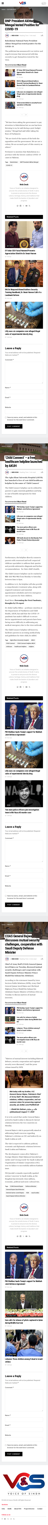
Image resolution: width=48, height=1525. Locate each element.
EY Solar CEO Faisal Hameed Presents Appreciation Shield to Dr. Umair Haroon (29, 72)
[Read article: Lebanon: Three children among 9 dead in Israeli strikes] (10, 1030)
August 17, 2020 (27, 1112)
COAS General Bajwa (16, 1186)
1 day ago (20, 77)
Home (3, 9)
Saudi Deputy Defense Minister (15, 1196)
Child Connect (10, 643)
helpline (31, 646)
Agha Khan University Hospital (19, 640)
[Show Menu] (3, 3)
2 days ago (21, 88)
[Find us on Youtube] (5, 1519)
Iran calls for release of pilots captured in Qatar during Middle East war (29, 1019)
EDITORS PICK (11, 9)
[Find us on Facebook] (2, 1519)
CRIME (9, 805)
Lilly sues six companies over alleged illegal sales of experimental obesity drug (29, 94)
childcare (9, 646)
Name (8, 388)
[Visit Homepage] (22, 3)
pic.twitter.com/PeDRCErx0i (28, 1105)
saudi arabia (35, 1193)
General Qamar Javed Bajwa (15, 1193)
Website (8, 407)
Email (8, 397)
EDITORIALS (10, 246)
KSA (27, 1193)
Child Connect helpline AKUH (26, 643)
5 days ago (21, 511)
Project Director (29, 1509)
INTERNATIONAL (11, 1315)
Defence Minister (31, 1186)
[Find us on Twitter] (8, 1519)
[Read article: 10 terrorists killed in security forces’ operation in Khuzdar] (10, 105)
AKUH (33, 640)
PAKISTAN (10, 727)
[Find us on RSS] (14, 1519)
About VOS (17, 1509)
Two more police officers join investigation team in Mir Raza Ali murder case (28, 529)
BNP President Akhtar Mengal (29, 162)
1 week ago (21, 99)
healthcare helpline (20, 646)
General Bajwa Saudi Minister (15, 1189)
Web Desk (15, 35)
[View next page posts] (26, 114)
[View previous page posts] (22, 114)
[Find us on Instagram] (11, 1519)
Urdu (3, 1509)
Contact (39, 1509)
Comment (9, 360)
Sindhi (9, 1509)
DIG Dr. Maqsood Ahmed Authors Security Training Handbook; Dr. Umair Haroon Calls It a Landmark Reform (30, 83)
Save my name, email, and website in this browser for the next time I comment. (22, 418)
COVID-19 (9, 165)
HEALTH (9, 326)
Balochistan (14, 162)
